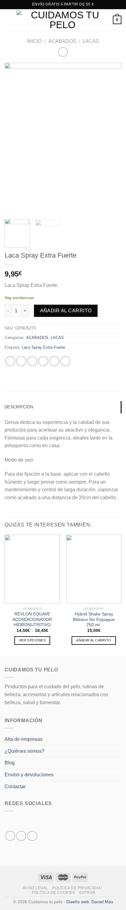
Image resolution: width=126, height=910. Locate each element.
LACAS (91, 41)
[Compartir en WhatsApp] (10, 361)
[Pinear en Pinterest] (54, 361)
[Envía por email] (43, 361)
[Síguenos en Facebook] (10, 836)
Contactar (15, 786)
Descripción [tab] (19, 407)
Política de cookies (53, 892)
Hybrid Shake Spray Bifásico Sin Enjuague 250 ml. (94, 619)
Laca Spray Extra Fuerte (43, 347)
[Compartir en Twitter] (32, 361)
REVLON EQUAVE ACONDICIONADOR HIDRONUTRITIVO (32, 619)
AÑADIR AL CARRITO (93, 640)
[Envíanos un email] (32, 836)
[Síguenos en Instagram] (21, 836)
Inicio (34, 41)
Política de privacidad (77, 888)
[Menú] (8, 19)
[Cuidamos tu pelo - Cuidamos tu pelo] (62, 20)
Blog (10, 762)
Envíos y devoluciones (29, 774)
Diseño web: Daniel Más (89, 901)
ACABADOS (62, 41)
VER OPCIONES (32, 640)
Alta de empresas (24, 739)
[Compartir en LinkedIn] (65, 361)
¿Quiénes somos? (24, 751)
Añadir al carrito (66, 310)
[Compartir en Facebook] (21, 361)
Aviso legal (35, 888)
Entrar (87, 892)
